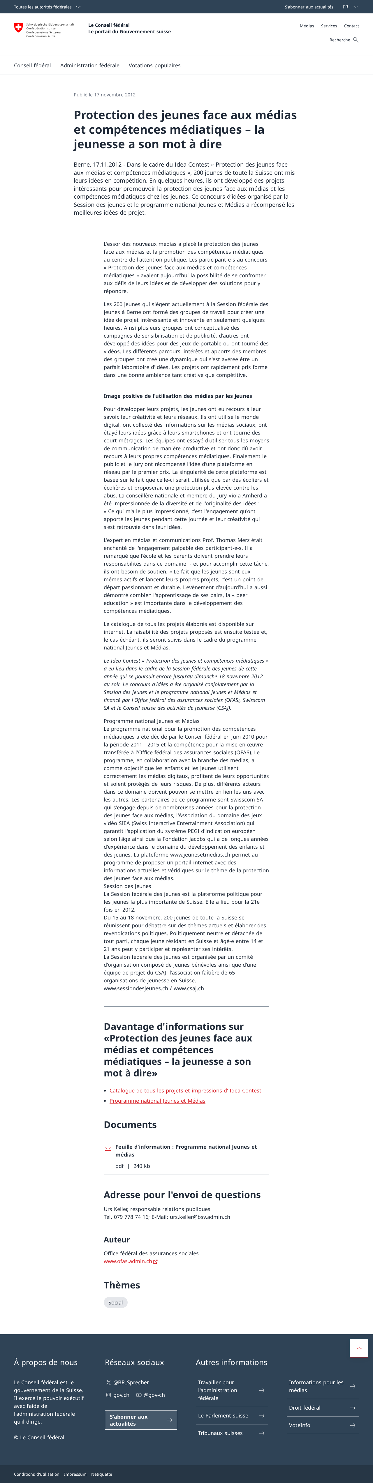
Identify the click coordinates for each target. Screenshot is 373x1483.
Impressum (75, 1474)
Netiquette (101, 1474)
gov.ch (121, 1394)
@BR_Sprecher (131, 1382)
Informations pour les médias (316, 1386)
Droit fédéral (305, 1407)
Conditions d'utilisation (36, 1474)
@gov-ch (154, 1394)
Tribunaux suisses (220, 1432)
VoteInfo (299, 1425)
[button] (32, 65)
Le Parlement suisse (223, 1415)
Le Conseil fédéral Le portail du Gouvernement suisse (129, 28)
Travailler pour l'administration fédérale (217, 1390)
